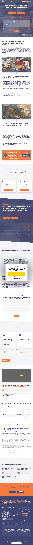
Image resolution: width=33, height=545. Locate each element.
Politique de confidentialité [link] (16, 278)
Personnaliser (16, 276)
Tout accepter (16, 273)
